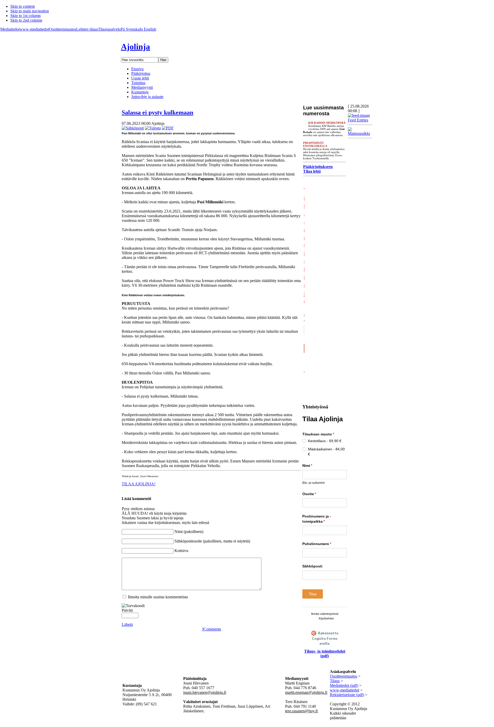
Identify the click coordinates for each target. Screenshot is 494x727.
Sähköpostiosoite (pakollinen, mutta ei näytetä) (212, 541)
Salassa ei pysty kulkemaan (157, 112)
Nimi (316, 465)
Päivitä (127, 610)
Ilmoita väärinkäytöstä (324, 613)
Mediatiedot (10, 29)
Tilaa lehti (312, 171)
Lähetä (127, 624)
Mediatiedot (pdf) (344, 685)
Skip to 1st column (25, 15)
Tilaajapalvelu (109, 29)
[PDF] (168, 128)
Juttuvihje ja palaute (147, 96)
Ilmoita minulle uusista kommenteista (158, 597)
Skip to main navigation (29, 11)
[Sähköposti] (133, 128)
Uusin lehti (140, 78)
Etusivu (137, 69)
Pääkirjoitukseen (318, 166)
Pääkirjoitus (140, 73)
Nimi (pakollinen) (188, 531)
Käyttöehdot (326, 618)
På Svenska (130, 29)
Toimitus (138, 83)
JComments (211, 629)
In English (147, 29)
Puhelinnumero (324, 544)
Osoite (318, 494)
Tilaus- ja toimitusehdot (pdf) (324, 653)
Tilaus (335, 681)
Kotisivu (181, 550)
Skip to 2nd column (26, 20)
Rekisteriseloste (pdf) (347, 695)
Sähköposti (312, 566)
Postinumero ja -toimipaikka (323, 518)
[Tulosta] (153, 128)
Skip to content (22, 6)
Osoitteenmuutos (62, 29)
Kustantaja (139, 92)
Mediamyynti (142, 87)
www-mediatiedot (34, 29)
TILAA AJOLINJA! (138, 484)
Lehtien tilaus (87, 29)
